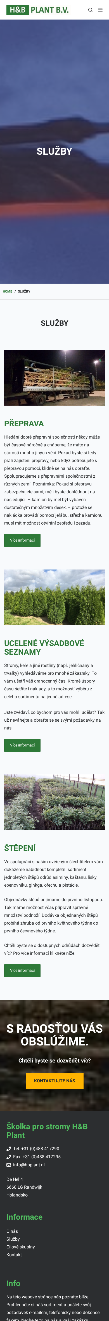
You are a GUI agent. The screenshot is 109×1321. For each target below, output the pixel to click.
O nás (12, 1231)
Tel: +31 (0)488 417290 (36, 1148)
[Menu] (100, 10)
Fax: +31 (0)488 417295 (37, 1156)
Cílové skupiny (20, 1247)
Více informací (22, 540)
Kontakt (14, 1254)
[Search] (90, 10)
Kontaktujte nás (54, 1080)
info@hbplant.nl (29, 1164)
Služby (13, 1239)
